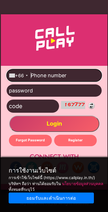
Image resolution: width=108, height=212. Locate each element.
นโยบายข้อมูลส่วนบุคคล (82, 183)
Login (54, 123)
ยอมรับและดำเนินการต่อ (51, 198)
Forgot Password (30, 140)
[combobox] (18, 75)
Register (75, 140)
